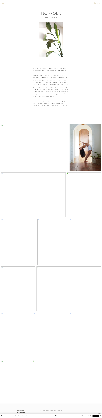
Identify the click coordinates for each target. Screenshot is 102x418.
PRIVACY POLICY (21, 412)
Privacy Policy (55, 415)
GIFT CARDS (20, 410)
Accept (96, 415)
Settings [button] (82, 415)
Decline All (89, 415)
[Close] (100, 416)
